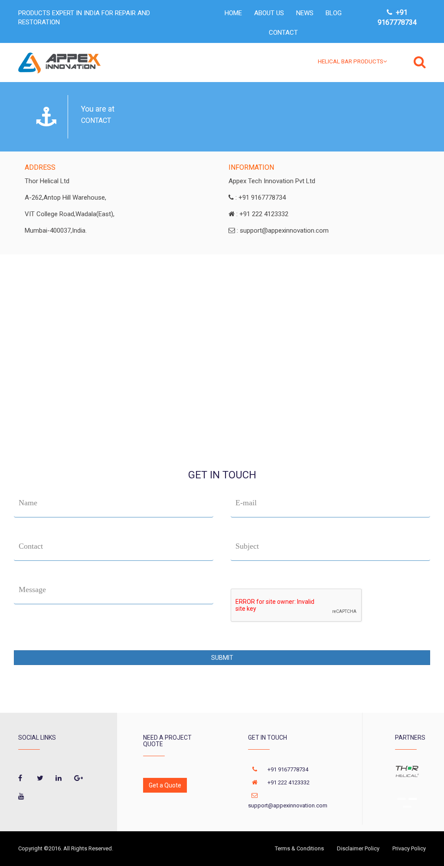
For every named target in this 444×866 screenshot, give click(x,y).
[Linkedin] (60, 779)
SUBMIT (222, 657)
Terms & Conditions (299, 848)
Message (32, 589)
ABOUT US (269, 13)
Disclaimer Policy (358, 848)
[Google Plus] (78, 779)
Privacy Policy (409, 848)
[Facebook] (22, 779)
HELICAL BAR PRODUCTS (350, 61)
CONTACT (283, 32)
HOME (233, 13)
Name (28, 502)
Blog (334, 13)
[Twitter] (41, 779)
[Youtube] (22, 798)
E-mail (246, 502)
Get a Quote (165, 785)
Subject (247, 546)
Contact (31, 546)
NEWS (304, 13)
